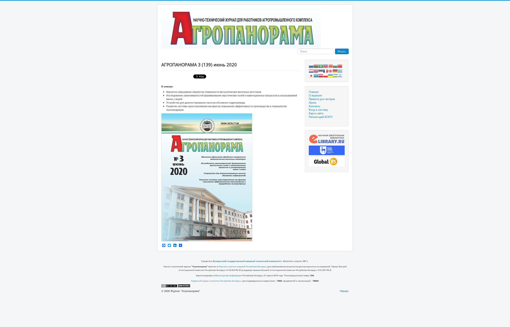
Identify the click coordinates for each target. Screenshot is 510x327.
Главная (314, 92)
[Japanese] (311, 75)
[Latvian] (320, 75)
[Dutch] (311, 70)
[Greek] (339, 70)
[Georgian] (330, 70)
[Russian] (311, 66)
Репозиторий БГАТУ (320, 117)
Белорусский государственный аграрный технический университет (247, 261)
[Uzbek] (335, 75)
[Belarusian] (330, 66)
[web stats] (184, 285)
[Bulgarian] (335, 66)
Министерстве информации (228, 275)
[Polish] (325, 75)
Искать (342, 51)
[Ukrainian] (330, 75)
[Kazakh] (316, 75)
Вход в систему (318, 110)
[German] (335, 70)
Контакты (314, 106)
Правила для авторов (322, 99)
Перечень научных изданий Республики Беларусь (243, 266)
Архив (312, 102)
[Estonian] (320, 70)
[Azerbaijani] (325, 66)
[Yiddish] (339, 75)
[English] (316, 70)
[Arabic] (320, 66)
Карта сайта (316, 113)
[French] (325, 70)
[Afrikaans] (316, 66)
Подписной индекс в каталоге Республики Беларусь (216, 280)
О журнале (315, 95)
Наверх (344, 291)
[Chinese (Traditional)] (339, 66)
